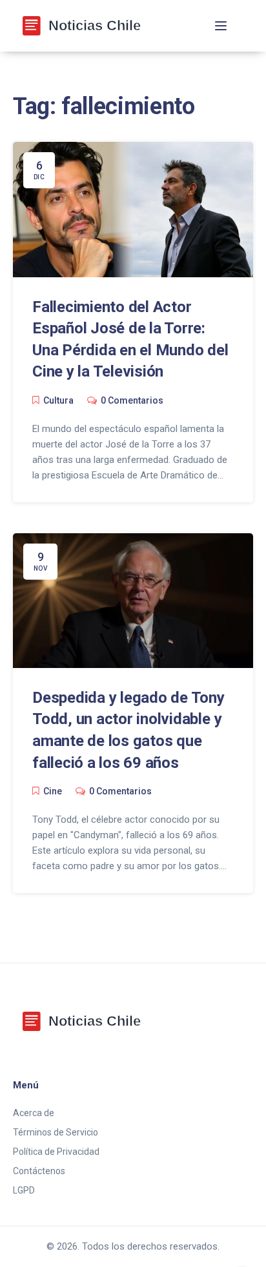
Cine (52, 791)
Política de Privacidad (56, 1151)
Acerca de (33, 1113)
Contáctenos (39, 1171)
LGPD (24, 1190)
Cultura (58, 400)
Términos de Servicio (55, 1132)
